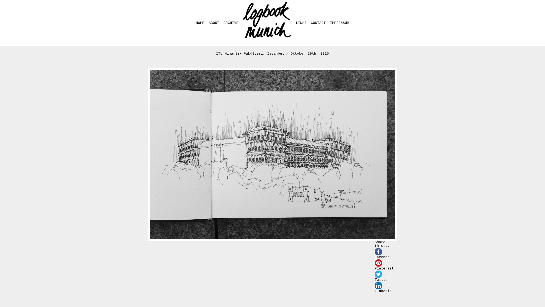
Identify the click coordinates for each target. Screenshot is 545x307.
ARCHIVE (231, 23)
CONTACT (318, 23)
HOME (200, 23)
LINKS (301, 23)
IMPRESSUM (339, 23)
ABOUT (214, 23)
